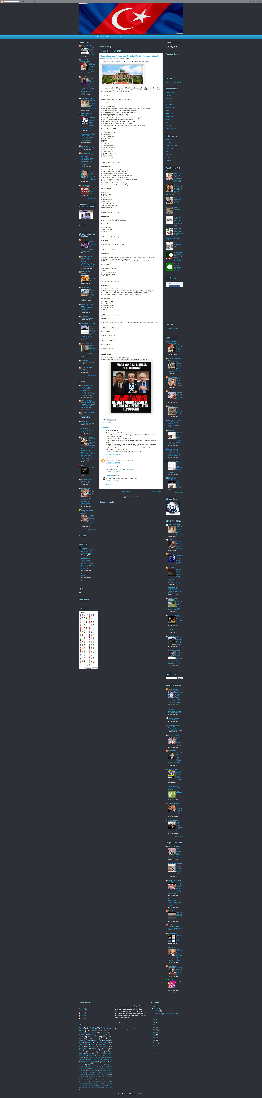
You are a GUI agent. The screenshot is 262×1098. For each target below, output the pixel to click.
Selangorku (169, 116)
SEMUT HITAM (85, 185)
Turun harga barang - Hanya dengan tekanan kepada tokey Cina (178, 221)
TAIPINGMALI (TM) (87, 401)
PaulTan (168, 160)
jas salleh (171, 568)
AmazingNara (85, 558)
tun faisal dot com (87, 256)
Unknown (83, 1018)
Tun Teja (170, 406)
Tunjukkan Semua (91, 198)
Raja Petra (96, 1063)
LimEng (87, 1081)
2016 (154, 1024)
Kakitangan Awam (92, 1068)
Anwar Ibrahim (172, 899)
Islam (102, 1039)
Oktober (156, 1009)
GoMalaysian (85, 316)
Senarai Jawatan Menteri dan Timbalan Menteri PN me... (166, 1014)
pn (106, 422)
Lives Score (169, 148)
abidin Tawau (85, 287)
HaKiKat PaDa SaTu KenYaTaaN (174, 719)
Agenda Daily (170, 92)
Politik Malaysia (84, 1039)
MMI (82, 465)
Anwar (94, 1031)
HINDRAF (89, 1057)
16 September (106, 1063)
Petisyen (103, 1083)
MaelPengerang (173, 461)
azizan (110, 1085)
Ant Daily (168, 95)
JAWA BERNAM (173, 598)
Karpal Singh (92, 1046)
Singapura (82, 1066)
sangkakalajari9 (86, 488)
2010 (154, 1040)
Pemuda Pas (99, 1064)
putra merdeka (172, 377)
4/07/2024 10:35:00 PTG (113, 481)
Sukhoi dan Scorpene (105, 1070)
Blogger (141, 1094)
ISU (100, 1035)
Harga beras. (98, 1072)
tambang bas (94, 1078)
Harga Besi (83, 1079)
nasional (89, 1053)
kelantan (82, 1035)
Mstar (167, 110)
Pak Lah (94, 1070)
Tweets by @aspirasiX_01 (173, 82)
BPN (98, 1055)
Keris (108, 1074)
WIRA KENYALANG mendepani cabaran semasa (87, 511)
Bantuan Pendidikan (86, 1061)
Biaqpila (170, 980)
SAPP (107, 1064)
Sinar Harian (169, 119)
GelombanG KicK (173, 803)
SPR (97, 1076)
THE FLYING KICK (87, 437)
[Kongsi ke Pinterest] (115, 420)
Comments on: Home (88, 574)
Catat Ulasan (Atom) (134, 497)
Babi (104, 1055)
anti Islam (87, 1078)
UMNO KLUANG (173, 449)
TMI (167, 122)
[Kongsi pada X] (111, 420)
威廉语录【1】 (85, 416)
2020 (154, 1006)
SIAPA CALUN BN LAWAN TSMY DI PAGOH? (179, 485)
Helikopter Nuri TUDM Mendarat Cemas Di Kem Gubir (179, 641)
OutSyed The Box (86, 46)
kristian (83, 1072)
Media (106, 1048)
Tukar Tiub (171, 911)
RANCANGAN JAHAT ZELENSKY (179, 914)
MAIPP (92, 1081)
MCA (107, 1051)
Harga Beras (90, 1066)
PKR (91, 1028)
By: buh (83, 575)
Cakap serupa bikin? (174, 425)
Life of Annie (172, 391)
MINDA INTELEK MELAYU (86, 114)
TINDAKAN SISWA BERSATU (87, 272)
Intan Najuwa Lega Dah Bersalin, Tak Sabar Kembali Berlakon (87, 551)
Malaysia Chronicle (171, 107)
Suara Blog (84, 428)
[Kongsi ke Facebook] (113, 420)
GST (100, 1052)
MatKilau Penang (173, 636)
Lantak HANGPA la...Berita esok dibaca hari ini (175, 788)
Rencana (91, 1076)
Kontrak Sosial (82, 1076)
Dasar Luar (109, 1078)
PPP (105, 1081)
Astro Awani (169, 98)
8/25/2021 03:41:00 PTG (113, 454)
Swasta (102, 1076)
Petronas (81, 1053)
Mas (101, 1081)
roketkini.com (172, 925)
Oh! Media (84, 581)
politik (109, 422)
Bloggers (103, 1050)
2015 (154, 1027)
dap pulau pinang (91, 1050)
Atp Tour (168, 154)
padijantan (84, 146)
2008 (154, 1045)
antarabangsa (104, 1046)
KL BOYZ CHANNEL (174, 820)
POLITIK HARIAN (173, 615)
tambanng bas (108, 1087)
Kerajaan (89, 1040)
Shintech (108, 458)
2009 (154, 1043)
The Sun (168, 125)
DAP (104, 1031)
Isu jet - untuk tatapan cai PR (178, 244)
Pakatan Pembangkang (87, 1033)
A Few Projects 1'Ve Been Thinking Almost (179, 411)
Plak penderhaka (177, 208)
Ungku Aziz (93, 1085)
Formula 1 (169, 139)
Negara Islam (99, 1057)
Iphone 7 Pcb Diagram (87, 362)
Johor (94, 1039)
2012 (154, 1035)
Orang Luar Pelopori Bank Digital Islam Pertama (87, 309)
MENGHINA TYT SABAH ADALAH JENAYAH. (179, 559)
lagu (93, 1087)
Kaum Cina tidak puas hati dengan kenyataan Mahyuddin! (177, 267)
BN (107, 1035)
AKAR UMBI (172, 751)
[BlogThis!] (109, 420)
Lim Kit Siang (91, 1059)
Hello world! (171, 631)
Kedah (81, 1050)
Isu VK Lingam (101, 1074)
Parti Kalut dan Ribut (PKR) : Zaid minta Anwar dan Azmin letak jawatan (178, 177)
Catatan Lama (156, 491)
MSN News (169, 104)
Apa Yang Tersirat (173, 554)
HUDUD (97, 1040)
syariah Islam (99, 1087)
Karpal (103, 1068)
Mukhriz (90, 1064)
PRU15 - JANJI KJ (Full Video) (179, 618)
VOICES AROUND (173, 735)
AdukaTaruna (172, 966)
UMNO (91, 1035)
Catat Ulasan (107, 484)
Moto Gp (168, 142)
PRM (109, 1081)
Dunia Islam (103, 1061)
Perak (81, 1037)
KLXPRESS (171, 629)
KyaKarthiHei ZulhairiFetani (85, 60)
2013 (154, 1032)
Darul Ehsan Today (87, 98)
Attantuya (103, 1053)
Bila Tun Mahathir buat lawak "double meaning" (179, 545)
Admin (81, 1042)
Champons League (171, 145)
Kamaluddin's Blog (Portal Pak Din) (174, 726)
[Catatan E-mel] (103, 419)
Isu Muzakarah (91, 1074)
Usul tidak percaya (102, 1085)
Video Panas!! (97, 37)
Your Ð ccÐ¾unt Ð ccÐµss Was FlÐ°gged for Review (175, 591)
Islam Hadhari (91, 1079)
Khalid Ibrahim (83, 1048)
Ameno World (172, 933)
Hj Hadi (99, 1066)
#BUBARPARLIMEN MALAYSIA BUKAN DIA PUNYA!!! (92, 190)
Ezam (96, 1053)
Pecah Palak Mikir (174, 769)
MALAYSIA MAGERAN (87, 148)
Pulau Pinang (93, 1037)
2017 (154, 1022)
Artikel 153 (101, 1078)
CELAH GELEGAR (174, 650)
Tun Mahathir (96, 1048)
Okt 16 (158, 1011)
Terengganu (101, 1044)
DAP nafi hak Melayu (102, 1042)
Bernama (168, 101)
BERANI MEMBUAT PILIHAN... (87, 368)
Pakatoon (108, 37)
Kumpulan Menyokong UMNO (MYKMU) (88, 134)
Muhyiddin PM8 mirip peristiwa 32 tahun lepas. (179, 971)
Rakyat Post (169, 113)
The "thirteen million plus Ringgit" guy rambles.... (174, 421)
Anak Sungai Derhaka (175, 863)
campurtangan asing (85, 1087)
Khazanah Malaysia (102, 1079)
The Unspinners (86, 153)
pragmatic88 (130, 469)
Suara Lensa (85, 77)
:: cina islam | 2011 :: (174, 846)
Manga (168, 157)
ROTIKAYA (84, 548)
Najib (92, 1044)
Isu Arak (81, 1068)
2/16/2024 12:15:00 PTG (113, 472)
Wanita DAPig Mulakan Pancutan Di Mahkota (179, 382)
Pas (81, 1028)
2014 (154, 1030)
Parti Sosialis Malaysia (92, 1083)
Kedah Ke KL (172, 540)
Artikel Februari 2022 (87, 318)
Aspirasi (83, 1013)
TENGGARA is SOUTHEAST (172, 478)
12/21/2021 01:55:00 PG (113, 463)
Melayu (105, 1037)
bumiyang (171, 430)
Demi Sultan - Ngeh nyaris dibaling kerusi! (178, 200)
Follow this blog (174, 285)
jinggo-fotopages (86, 344)
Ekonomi (88, 1042)
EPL (167, 151)
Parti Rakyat (82, 1083)
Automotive (90, 1072)
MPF (97, 1081)
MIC (88, 1070)
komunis (92, 1052)
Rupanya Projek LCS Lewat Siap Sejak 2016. (179, 939)
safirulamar (84, 360)
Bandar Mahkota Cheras (105, 1059)
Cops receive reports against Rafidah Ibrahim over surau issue (87, 139)
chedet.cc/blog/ (173, 328)
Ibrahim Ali (107, 1066)
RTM (88, 1085)
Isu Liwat (106, 1040)
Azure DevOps (85, 371)
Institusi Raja (83, 1044)
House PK (84, 170)
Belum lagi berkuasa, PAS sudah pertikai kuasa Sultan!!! (178, 232)
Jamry (89, 1063)
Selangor (104, 1033)
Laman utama (85, 37)
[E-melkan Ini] (108, 420)
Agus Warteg (110, 475)
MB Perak (92, 1055)
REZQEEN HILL (173, 588)
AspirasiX (118, 37)
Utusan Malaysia (171, 128)
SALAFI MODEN (86, 479)
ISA (105, 1072)
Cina (96, 1061)
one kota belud (173, 689)
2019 (154, 1019)
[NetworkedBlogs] (174, 283)
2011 (154, 1037)
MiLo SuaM (171, 947)
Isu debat (81, 1064)
